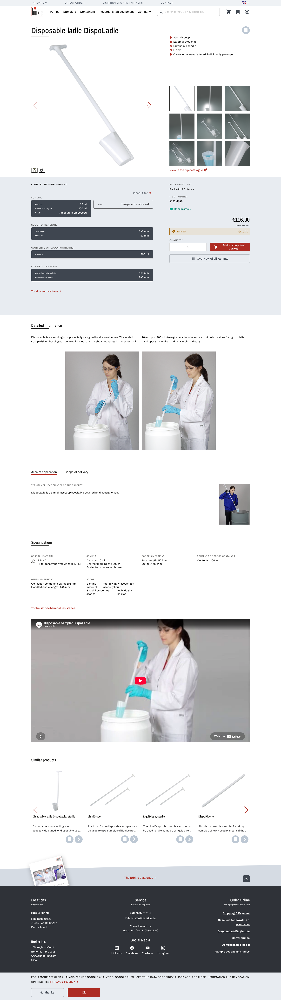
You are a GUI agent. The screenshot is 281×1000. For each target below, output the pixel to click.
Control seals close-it (236, 944)
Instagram (163, 953)
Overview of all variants (212, 258)
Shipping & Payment (236, 913)
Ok (84, 992)
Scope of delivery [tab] (76, 472)
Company (144, 11)
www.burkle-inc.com (43, 955)
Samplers (69, 11)
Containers (87, 11)
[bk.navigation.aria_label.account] (247, 11)
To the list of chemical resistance (53, 608)
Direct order (75, 3)
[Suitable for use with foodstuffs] (34, 170)
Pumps (54, 11)
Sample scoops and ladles (232, 951)
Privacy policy (62, 981)
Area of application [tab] (44, 472)
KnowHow (40, 3)
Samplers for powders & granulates (234, 922)
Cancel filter (140, 193)
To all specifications (44, 291)
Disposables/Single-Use (234, 931)
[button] (149, 105)
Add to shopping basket (233, 247)
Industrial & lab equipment (116, 11)
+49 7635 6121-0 (140, 913)
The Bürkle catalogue (138, 877)
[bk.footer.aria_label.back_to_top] (246, 878)
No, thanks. (47, 992)
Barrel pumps (241, 938)
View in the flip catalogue (186, 170)
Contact (167, 3)
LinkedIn (116, 953)
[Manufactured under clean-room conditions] (42, 170)
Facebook (132, 953)
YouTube (147, 953)
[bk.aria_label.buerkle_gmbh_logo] (37, 11)
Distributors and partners (123, 3)
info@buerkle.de (145, 918)
